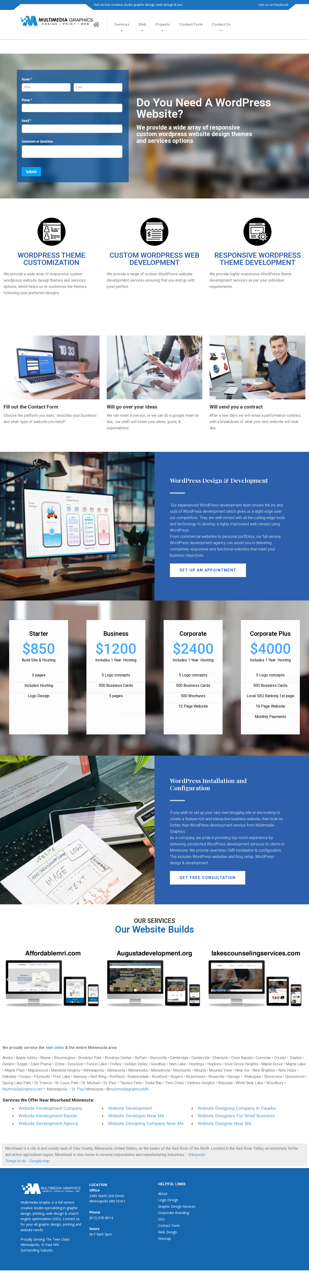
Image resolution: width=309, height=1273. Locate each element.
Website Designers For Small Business (236, 1116)
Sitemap (164, 1238)
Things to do (15, 1161)
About (163, 1193)
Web (142, 24)
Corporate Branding (173, 1212)
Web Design (167, 1232)
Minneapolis (30, 1244)
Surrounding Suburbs (37, 1250)
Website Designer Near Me (224, 1123)
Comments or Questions (37, 141)
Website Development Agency (48, 1123)
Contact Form (191, 24)
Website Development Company (50, 1108)
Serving (39, 1239)
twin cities (55, 1047)
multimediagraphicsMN (129, 1089)
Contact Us (221, 24)
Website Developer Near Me (136, 1116)
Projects (162, 24)
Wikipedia (196, 1154)
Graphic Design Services (177, 1206)
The (49, 1239)
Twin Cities (61, 1239)
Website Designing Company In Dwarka (237, 1108)
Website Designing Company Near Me (146, 1123)
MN (56, 1244)
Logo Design (168, 1200)
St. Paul (78, 1089)
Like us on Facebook (273, 4)
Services (121, 24)
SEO (161, 1219)
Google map (39, 1161)
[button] (208, 570)
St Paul (46, 1244)
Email (32, 120)
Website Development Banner (48, 1116)
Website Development (130, 1108)
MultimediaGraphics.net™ (23, 1089)
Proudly (26, 1239)
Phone (32, 100)
